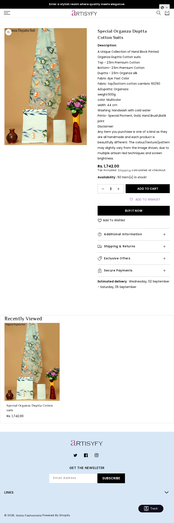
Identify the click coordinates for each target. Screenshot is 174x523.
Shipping (124, 170)
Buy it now (133, 211)
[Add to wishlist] (100, 220)
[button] (7, 13)
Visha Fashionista (29, 515)
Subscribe (111, 478)
